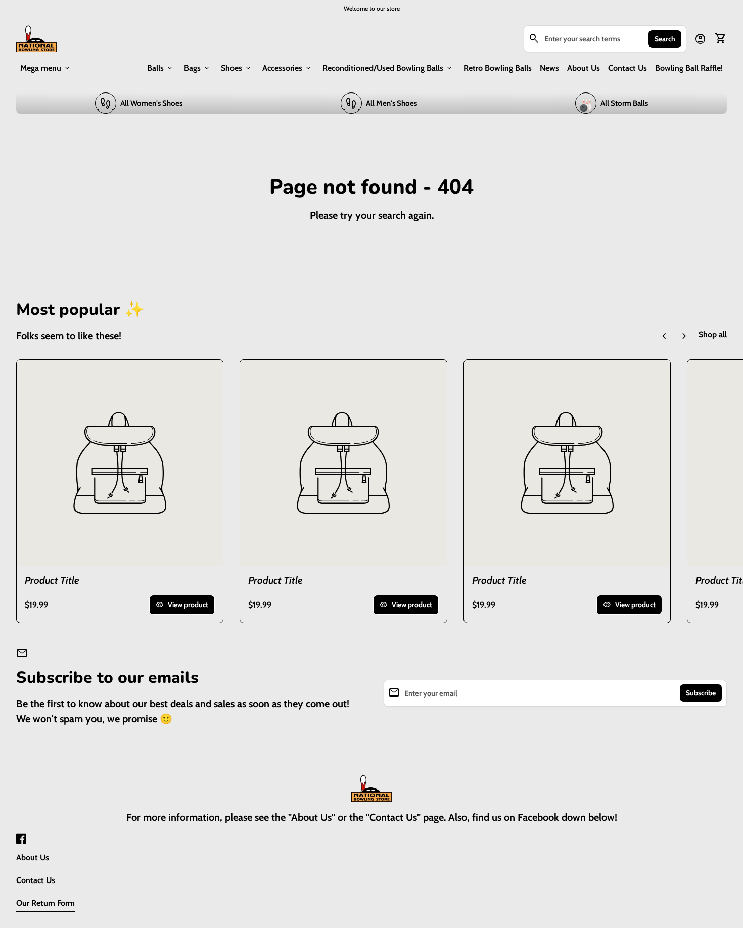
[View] (120, 463)
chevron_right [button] (684, 336)
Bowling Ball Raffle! (689, 68)
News (549, 68)
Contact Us (627, 68)
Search (665, 38)
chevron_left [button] (664, 336)
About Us (583, 68)
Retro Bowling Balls (497, 68)
